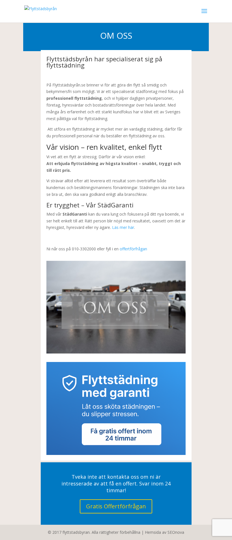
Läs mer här (123, 227)
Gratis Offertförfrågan (116, 506)
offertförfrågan (133, 248)
